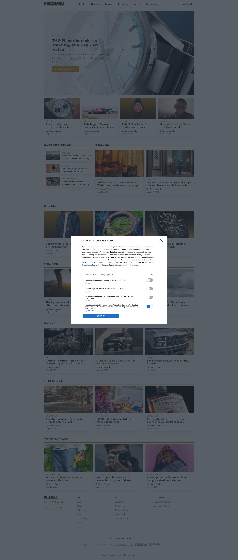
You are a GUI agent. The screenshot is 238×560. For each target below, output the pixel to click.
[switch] (150, 280)
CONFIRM (101, 316)
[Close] (162, 241)
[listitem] (119, 274)
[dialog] (119, 280)
